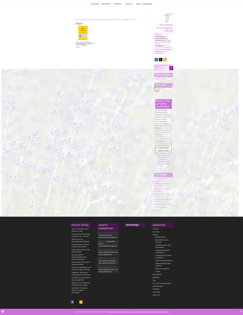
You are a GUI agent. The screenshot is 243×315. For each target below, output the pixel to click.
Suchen (157, 91)
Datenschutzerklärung (114, 312)
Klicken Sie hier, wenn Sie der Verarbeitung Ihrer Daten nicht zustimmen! (145, 312)
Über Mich (105, 4)
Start (77, 19)
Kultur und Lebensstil (161, 207)
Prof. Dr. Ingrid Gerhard (162, 46)
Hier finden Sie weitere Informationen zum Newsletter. (163, 157)
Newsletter (156, 289)
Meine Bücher (157, 274)
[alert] (135, 230)
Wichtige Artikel (160, 237)
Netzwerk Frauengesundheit (164, 27)
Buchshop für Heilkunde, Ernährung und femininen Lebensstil (97, 19)
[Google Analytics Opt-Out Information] (3, 311)
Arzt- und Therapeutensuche (162, 283)
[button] (156, 59)
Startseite (95, 4)
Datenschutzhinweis (163, 164)
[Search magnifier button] (171, 68)
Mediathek (156, 277)
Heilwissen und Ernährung (162, 204)
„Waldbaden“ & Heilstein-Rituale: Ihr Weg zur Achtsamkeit (80, 290)
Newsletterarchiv (162, 161)
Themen (117, 4)
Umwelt (156, 210)
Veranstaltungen (158, 286)
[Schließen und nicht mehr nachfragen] (240, 311)
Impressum (147, 4)
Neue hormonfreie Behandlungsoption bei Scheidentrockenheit (79, 257)
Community (156, 292)
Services (128, 4)
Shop (138, 4)
